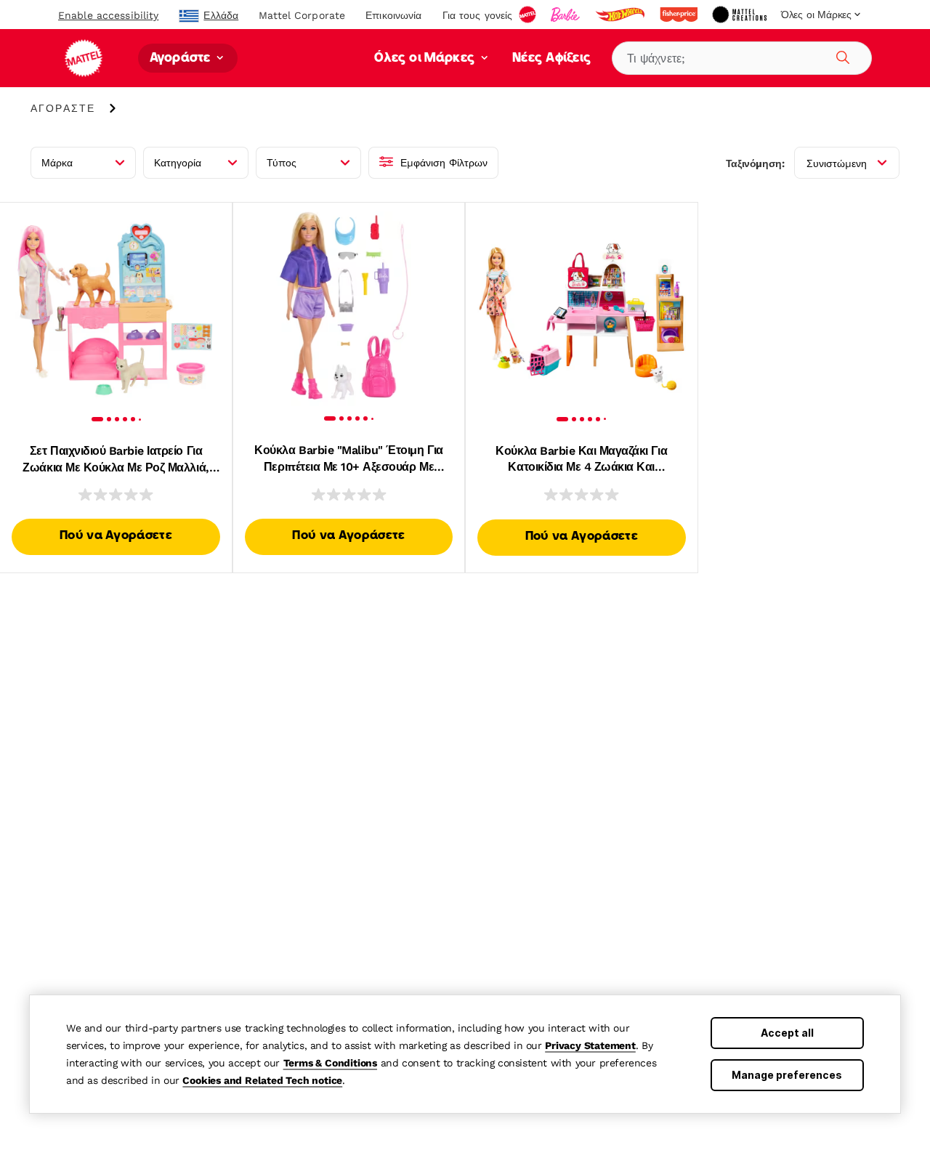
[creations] (740, 14)
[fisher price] (680, 14)
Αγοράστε (182, 58)
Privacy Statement (590, 1045)
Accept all (787, 1033)
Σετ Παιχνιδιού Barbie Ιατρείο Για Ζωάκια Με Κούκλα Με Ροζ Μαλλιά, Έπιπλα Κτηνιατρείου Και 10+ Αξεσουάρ (116, 460)
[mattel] (529, 14)
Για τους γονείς (477, 15)
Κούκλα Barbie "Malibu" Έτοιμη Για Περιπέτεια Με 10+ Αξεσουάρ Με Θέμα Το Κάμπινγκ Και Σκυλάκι (348, 459)
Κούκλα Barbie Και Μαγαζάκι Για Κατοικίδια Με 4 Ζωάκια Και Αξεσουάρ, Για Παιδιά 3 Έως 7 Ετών (581, 460)
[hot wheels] (621, 14)
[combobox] (742, 58)
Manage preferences (787, 1075)
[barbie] (567, 14)
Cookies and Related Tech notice (262, 1080)
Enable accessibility (108, 15)
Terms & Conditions (330, 1063)
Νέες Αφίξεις (552, 58)
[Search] (840, 55)
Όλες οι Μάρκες (426, 58)
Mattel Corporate (302, 15)
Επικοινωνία (393, 15)
